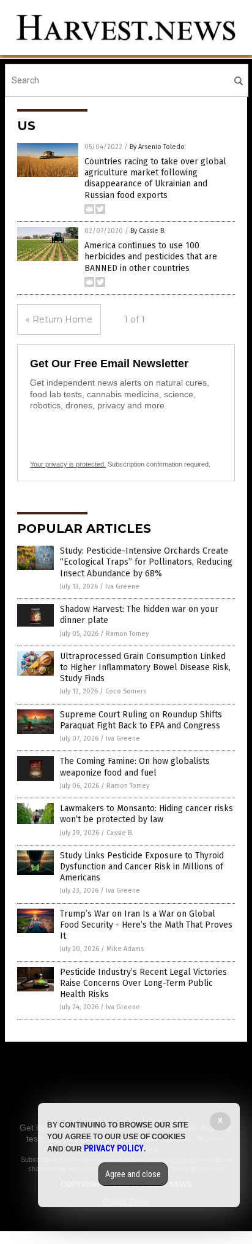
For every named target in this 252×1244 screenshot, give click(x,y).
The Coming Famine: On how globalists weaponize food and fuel (135, 766)
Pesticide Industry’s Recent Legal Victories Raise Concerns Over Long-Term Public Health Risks (143, 983)
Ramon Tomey (127, 634)
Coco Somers (125, 691)
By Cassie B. (148, 231)
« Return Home (59, 319)
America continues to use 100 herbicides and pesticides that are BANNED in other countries (150, 256)
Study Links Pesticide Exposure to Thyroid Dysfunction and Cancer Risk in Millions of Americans (142, 866)
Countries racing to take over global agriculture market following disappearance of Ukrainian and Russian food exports (155, 178)
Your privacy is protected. (68, 464)
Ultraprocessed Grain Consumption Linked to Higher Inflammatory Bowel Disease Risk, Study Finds (145, 667)
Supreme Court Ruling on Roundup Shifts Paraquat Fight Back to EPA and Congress (141, 720)
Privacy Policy (114, 1148)
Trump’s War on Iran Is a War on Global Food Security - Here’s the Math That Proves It (146, 925)
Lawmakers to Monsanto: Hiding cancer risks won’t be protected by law (146, 814)
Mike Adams (125, 949)
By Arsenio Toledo (157, 147)
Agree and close (133, 1174)
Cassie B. (119, 833)
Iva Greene (122, 586)
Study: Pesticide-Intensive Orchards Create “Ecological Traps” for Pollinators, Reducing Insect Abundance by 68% (146, 562)
